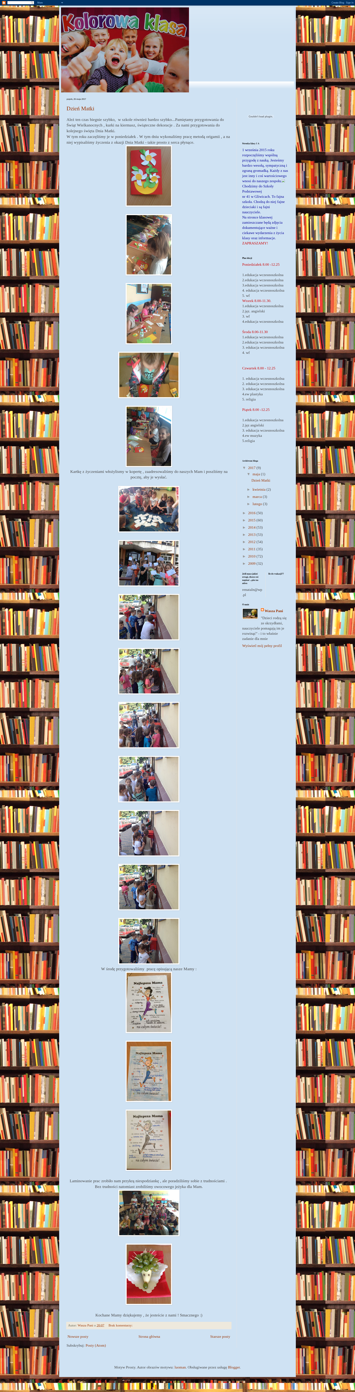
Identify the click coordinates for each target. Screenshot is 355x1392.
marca (258, 497)
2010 (252, 556)
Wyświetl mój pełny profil (262, 646)
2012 (252, 542)
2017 (252, 468)
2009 (252, 563)
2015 (252, 520)
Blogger (234, 1367)
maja (257, 474)
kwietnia (259, 489)
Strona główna (149, 1336)
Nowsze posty (77, 1336)
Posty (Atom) (96, 1345)
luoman (180, 1367)
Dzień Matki (80, 108)
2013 (252, 535)
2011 (252, 549)
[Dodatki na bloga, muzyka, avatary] (283, 181)
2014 (252, 527)
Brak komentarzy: (121, 1325)
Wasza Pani (274, 611)
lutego (258, 504)
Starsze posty (220, 1336)
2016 (252, 513)
